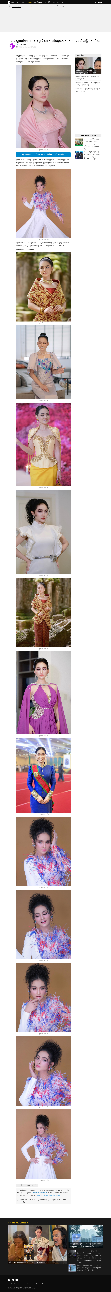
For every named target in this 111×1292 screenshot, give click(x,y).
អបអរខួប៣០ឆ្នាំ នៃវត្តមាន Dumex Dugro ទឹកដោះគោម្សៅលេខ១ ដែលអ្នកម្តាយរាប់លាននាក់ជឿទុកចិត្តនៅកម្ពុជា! (91, 143)
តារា (34, 2)
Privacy (44, 1284)
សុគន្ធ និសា (80, 55)
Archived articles (29, 1284)
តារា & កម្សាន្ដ (17, 6)
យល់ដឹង (36, 6)
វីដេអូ (54, 2)
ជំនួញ (62, 6)
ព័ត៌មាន (29, 2)
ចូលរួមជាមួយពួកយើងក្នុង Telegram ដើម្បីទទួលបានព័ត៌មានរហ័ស (44, 154)
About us (21, 1284)
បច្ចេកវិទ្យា (25, 6)
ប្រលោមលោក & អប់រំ (46, 6)
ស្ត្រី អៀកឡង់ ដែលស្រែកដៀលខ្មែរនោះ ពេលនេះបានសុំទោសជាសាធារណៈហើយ (32, 1262)
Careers (38, 1284)
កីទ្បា (31, 6)
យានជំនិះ (56, 6)
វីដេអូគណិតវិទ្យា (41, 2)
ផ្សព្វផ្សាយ (60, 2)
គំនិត (49, 2)
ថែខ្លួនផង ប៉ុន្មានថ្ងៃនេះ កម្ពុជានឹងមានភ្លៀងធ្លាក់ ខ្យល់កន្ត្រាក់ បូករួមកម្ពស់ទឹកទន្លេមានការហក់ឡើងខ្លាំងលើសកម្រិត (89, 1267)
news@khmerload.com (40, 1193)
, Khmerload (21, 45)
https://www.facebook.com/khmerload (48, 1195)
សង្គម (9, 6)
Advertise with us (12, 1284)
